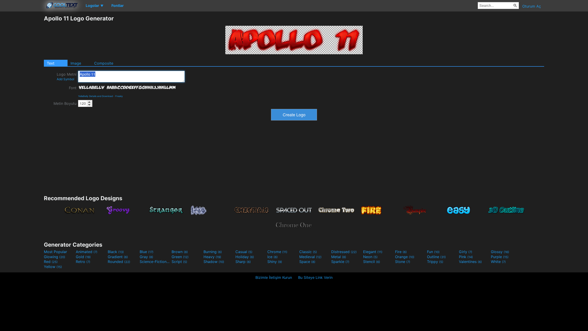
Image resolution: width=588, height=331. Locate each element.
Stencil (371, 261)
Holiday (244, 256)
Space (307, 261)
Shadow (214, 261)
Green (180, 256)
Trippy (435, 261)
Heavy (212, 256)
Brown (180, 251)
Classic (308, 251)
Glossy (500, 251)
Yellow (53, 266)
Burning (213, 251)
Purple (500, 256)
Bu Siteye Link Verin (315, 277)
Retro (83, 261)
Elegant (372, 251)
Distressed (344, 251)
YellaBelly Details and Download (95, 96)
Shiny (274, 261)
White (498, 261)
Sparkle (340, 261)
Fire (401, 251)
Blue (146, 251)
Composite (103, 63)
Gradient (118, 256)
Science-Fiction (155, 261)
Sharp (243, 261)
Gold (83, 256)
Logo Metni (66, 76)
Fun (433, 251)
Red (51, 261)
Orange (404, 256)
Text (50, 63)
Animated (86, 251)
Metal (338, 256)
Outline (436, 256)
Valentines (470, 261)
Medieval (310, 256)
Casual (243, 251)
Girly (465, 251)
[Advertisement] (21, 84)
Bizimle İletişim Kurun (273, 277)
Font (72, 88)
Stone (402, 261)
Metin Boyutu (65, 103)
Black (116, 251)
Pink (466, 256)
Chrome (277, 251)
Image (76, 63)
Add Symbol (65, 79)
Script (179, 261)
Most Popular (55, 251)
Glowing (54, 256)
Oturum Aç (531, 6)
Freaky (119, 96)
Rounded (119, 261)
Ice (272, 256)
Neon (370, 256)
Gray (146, 256)
